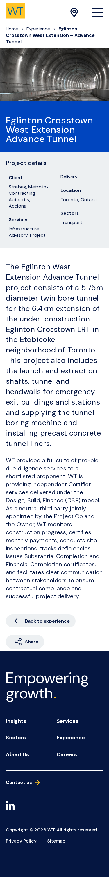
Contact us (19, 782)
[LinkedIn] (10, 806)
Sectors (16, 737)
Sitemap (56, 841)
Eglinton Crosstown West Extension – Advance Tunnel (50, 35)
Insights (16, 721)
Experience (38, 29)
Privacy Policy (21, 841)
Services (67, 721)
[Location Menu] (75, 12)
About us (17, 754)
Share (31, 642)
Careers (67, 754)
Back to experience (47, 621)
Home (12, 29)
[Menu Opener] (97, 12)
